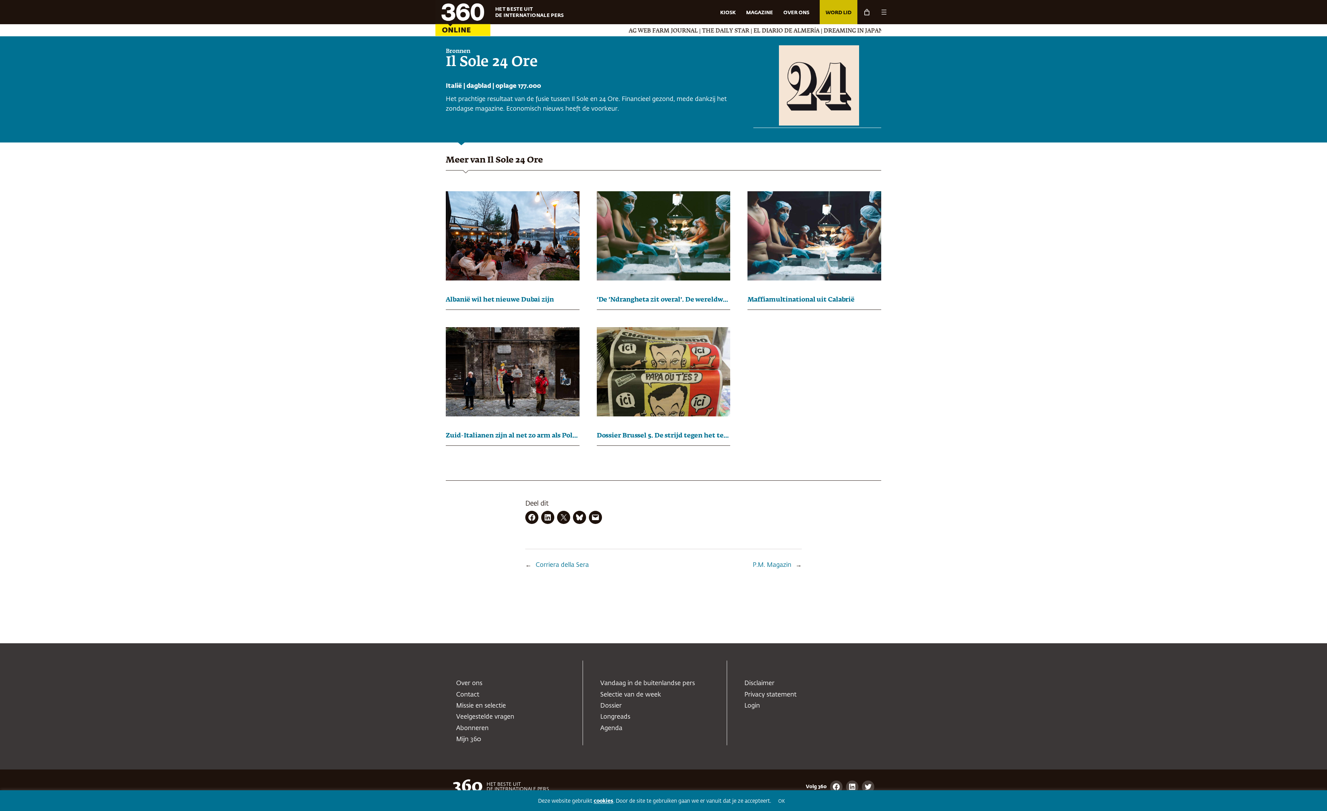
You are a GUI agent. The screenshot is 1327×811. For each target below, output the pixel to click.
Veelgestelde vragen (485, 717)
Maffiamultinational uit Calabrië (801, 300)
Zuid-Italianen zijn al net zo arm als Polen (513, 436)
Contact (467, 695)
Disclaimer (759, 683)
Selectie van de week (630, 695)
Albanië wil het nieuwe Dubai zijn (500, 300)
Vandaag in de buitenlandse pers (647, 683)
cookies (603, 801)
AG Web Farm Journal (608, 31)
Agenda (611, 728)
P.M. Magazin (772, 565)
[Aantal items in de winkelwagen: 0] (867, 12)
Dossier (611, 706)
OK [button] (781, 801)
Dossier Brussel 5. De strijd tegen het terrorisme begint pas (664, 436)
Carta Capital (864, 31)
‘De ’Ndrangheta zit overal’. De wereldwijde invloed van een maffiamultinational (664, 300)
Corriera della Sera (562, 565)
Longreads (615, 717)
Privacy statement (770, 695)
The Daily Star (670, 31)
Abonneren (472, 728)
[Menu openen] (884, 12)
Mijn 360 (468, 739)
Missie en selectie (481, 706)
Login (752, 706)
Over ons (469, 683)
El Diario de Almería (731, 31)
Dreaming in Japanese (803, 31)
